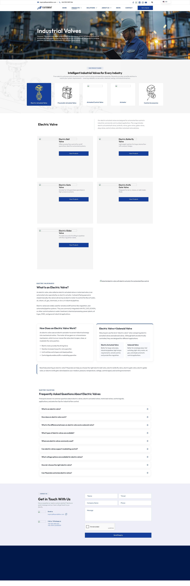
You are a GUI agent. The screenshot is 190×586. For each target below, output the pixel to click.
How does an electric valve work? (54, 417)
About (85, 559)
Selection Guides (89, 567)
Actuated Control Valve (95, 102)
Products (76, 8)
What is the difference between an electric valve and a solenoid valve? (68, 425)
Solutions (91, 8)
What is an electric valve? (51, 409)
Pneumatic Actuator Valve (113, 563)
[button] (152, 2)
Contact (129, 8)
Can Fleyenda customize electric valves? (57, 473)
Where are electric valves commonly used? (57, 441)
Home (64, 8)
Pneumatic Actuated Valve (67, 103)
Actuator (123, 102)
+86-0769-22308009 (54, 525)
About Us (105, 8)
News (118, 8)
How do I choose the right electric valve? (57, 465)
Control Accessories (151, 103)
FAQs (85, 576)
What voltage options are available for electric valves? (62, 457)
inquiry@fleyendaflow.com (48, 2)
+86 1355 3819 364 (67, 2)
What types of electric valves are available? (58, 433)
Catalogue (87, 571)
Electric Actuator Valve (112, 559)
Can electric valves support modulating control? (60, 449)
